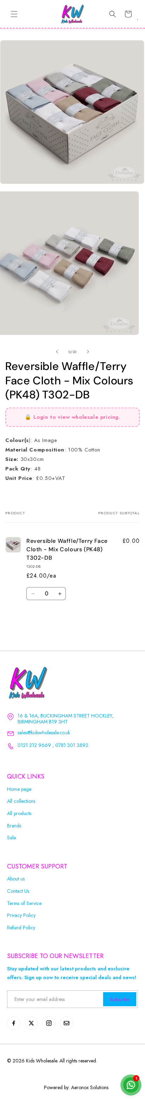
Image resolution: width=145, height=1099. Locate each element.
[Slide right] (88, 351)
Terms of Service (24, 903)
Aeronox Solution (89, 1087)
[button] (14, 14)
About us (16, 879)
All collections (21, 801)
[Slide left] (57, 351)
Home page (19, 789)
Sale (11, 837)
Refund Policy (21, 927)
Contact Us (18, 891)
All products (19, 813)
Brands (14, 825)
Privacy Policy (21, 915)
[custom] (13, 1023)
